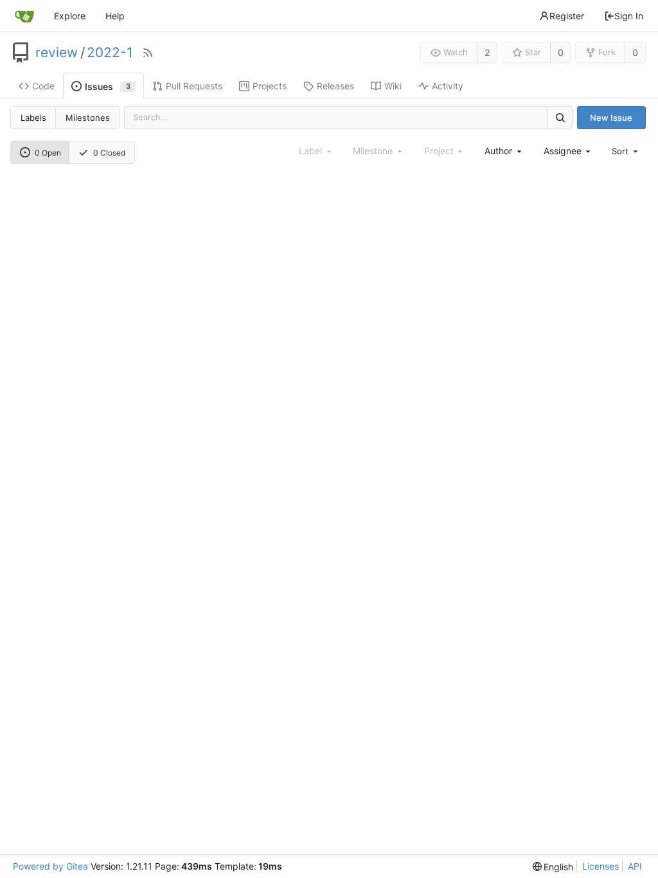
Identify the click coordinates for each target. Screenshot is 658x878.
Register (566, 15)
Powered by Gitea (50, 866)
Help (115, 15)
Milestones (88, 117)
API (635, 866)
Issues (107, 86)
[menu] (626, 151)
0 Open (48, 152)
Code (43, 85)
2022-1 (110, 52)
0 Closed (109, 152)
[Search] (559, 117)
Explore (69, 15)
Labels (33, 117)
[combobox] (503, 150)
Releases (335, 85)
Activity (447, 85)
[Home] (24, 16)
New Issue (611, 117)
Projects (270, 85)
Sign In (628, 15)
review (56, 52)
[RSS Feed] (148, 52)
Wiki (393, 85)
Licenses (600, 866)
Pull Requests (194, 85)
